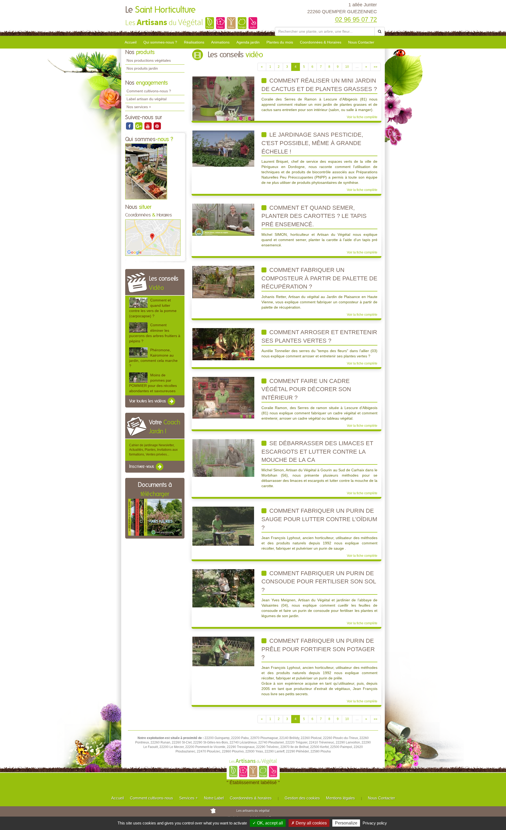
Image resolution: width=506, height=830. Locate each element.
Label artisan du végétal (146, 99)
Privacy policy (375, 823)
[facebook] (129, 126)
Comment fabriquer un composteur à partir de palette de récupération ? (319, 278)
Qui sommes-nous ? (160, 42)
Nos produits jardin (142, 68)
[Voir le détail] (138, 303)
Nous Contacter (361, 42)
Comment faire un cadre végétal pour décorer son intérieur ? (306, 389)
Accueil (131, 42)
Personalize (346, 823)
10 (347, 67)
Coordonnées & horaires (251, 798)
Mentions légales (340, 798)
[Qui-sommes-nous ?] (146, 171)
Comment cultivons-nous (151, 798)
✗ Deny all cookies (309, 823)
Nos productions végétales (148, 60)
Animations (220, 42)
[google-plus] (139, 126)
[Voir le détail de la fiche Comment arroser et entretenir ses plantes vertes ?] (223, 344)
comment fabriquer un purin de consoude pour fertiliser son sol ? (318, 581)
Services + (188, 798)
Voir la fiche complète (362, 117)
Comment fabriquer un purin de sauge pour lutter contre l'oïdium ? (319, 519)
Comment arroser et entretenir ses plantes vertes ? (319, 336)
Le (160, 10)
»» (375, 67)
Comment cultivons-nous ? (148, 91)
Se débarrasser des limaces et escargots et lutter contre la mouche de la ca (317, 451)
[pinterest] (157, 126)
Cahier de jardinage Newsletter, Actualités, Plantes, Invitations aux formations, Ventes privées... (153, 449)
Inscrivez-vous (142, 466)
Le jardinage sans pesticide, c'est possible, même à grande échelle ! (312, 143)
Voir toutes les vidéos (148, 401)
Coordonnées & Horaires (320, 42)
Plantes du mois (279, 42)
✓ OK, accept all (267, 823)
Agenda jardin (248, 42)
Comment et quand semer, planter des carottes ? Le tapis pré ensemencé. (314, 216)
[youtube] (148, 126)
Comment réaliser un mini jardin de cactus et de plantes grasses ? (319, 84)
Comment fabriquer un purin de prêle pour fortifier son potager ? (318, 649)
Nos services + (138, 107)
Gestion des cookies (302, 798)
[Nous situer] (153, 237)
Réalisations (194, 42)
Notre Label (214, 798)
